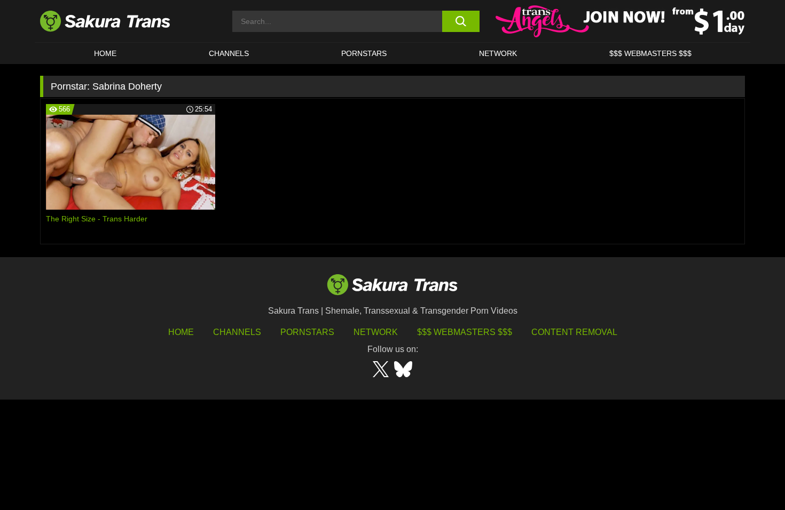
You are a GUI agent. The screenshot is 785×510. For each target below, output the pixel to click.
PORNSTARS (364, 53)
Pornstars (307, 332)
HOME (105, 53)
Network (498, 53)
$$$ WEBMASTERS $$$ (650, 53)
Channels (237, 332)
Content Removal (574, 332)
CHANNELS (229, 53)
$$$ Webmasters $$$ (464, 332)
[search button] (460, 21)
